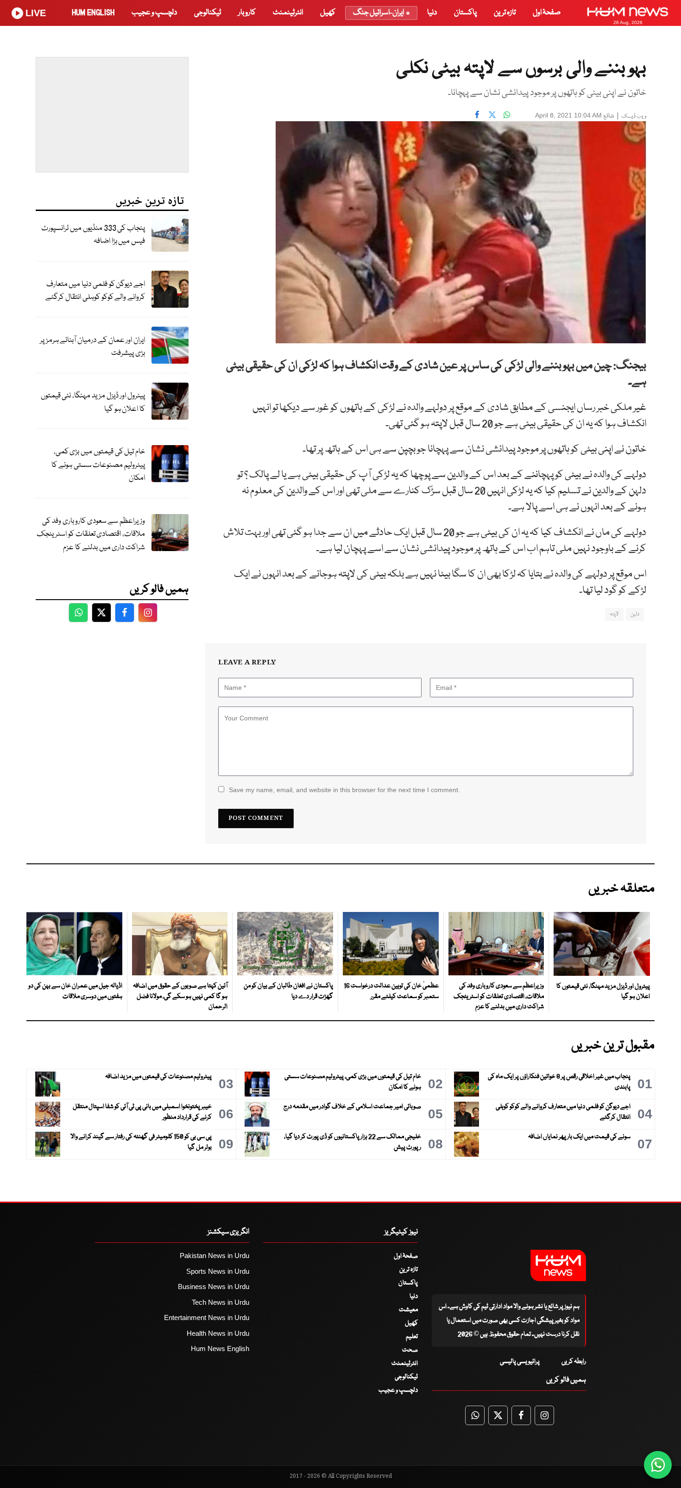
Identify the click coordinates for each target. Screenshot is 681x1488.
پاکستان (465, 13)
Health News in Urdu (218, 1333)
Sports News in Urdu (217, 1271)
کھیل (327, 13)
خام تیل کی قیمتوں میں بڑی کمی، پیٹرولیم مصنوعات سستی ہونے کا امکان (98, 465)
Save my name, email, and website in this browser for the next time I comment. (344, 790)
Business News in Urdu (213, 1286)
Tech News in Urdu (220, 1302)
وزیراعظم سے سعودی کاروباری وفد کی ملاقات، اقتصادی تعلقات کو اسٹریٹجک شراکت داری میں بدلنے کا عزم (91, 534)
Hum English (93, 13)
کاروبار (247, 13)
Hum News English (220, 1348)
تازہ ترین (505, 13)
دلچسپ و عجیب (154, 13)
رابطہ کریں (573, 1362)
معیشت (408, 1310)
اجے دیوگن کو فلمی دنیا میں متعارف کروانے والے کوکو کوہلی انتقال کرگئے (95, 291)
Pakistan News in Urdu (214, 1255)
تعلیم (412, 1337)
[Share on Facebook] (477, 114)
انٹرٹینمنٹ (288, 13)
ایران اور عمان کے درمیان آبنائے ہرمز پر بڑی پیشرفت (92, 347)
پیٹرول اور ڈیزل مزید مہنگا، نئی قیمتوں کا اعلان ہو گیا (93, 402)
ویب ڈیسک (633, 116)
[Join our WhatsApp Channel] (658, 1465)
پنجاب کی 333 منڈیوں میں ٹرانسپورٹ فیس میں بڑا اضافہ (93, 235)
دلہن (635, 614)
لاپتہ (614, 614)
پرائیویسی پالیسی (520, 1362)
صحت (410, 1350)
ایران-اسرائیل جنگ (378, 13)
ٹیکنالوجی (207, 13)
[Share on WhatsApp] (507, 114)
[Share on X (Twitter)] (492, 114)
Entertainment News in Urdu (206, 1317)
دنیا (432, 13)
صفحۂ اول (547, 13)
